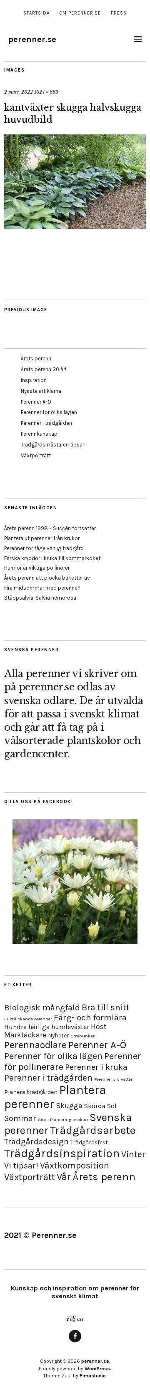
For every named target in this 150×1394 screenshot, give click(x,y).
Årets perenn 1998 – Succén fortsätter (50, 528)
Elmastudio (93, 1376)
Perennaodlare (35, 1045)
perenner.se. (95, 1361)
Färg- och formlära (90, 1017)
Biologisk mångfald (42, 1007)
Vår (64, 1177)
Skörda (94, 1106)
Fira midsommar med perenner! (42, 588)
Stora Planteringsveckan (63, 1119)
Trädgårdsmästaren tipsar (52, 445)
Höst (98, 1026)
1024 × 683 (46, 92)
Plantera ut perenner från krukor (42, 538)
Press (119, 13)
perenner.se (32, 39)
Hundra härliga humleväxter (46, 1027)
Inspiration (34, 380)
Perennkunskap (39, 434)
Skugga (69, 1105)
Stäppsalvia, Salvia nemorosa (40, 598)
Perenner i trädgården (46, 423)
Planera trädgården (31, 1092)
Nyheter (58, 1035)
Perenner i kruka (96, 1067)
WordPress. (98, 1369)
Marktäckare (25, 1035)
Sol (112, 1106)
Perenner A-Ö (36, 402)
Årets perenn (36, 358)
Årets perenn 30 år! (43, 369)
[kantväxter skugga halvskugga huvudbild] (75, 226)
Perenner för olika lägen (49, 412)
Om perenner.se (80, 13)
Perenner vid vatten (114, 1079)
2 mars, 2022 (18, 92)
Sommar (20, 1118)
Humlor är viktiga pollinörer (37, 568)
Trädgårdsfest (89, 1142)
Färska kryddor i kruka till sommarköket (52, 558)
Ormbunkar (83, 1036)
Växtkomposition (74, 1165)
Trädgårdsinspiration (62, 1153)
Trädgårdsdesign (36, 1141)
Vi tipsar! (21, 1166)
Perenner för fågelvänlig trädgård (44, 548)
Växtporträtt (36, 455)
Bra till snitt (106, 1007)
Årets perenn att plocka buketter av (47, 578)
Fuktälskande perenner (28, 1019)
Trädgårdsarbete (92, 1130)
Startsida (36, 13)
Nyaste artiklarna (41, 391)
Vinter (133, 1154)
